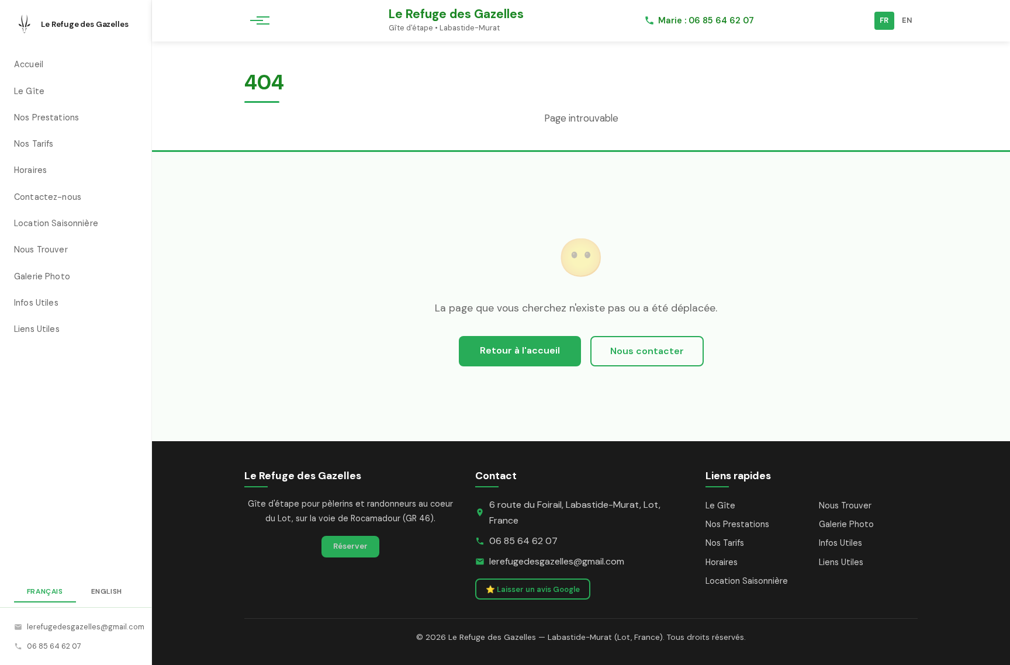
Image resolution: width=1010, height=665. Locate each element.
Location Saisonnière (56, 223)
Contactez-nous (47, 197)
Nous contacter (647, 351)
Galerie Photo (42, 276)
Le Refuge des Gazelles (456, 14)
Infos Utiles (36, 302)
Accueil (28, 64)
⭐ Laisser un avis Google (533, 589)
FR (884, 20)
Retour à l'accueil (520, 350)
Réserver (350, 546)
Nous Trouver (41, 249)
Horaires (30, 170)
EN (907, 20)
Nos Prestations (46, 117)
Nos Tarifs (33, 143)
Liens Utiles (37, 329)
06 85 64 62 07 (54, 646)
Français (45, 591)
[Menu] (256, 21)
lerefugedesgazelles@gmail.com (82, 627)
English (106, 591)
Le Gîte (29, 91)
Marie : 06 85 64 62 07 (706, 20)
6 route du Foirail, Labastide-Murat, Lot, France (574, 512)
